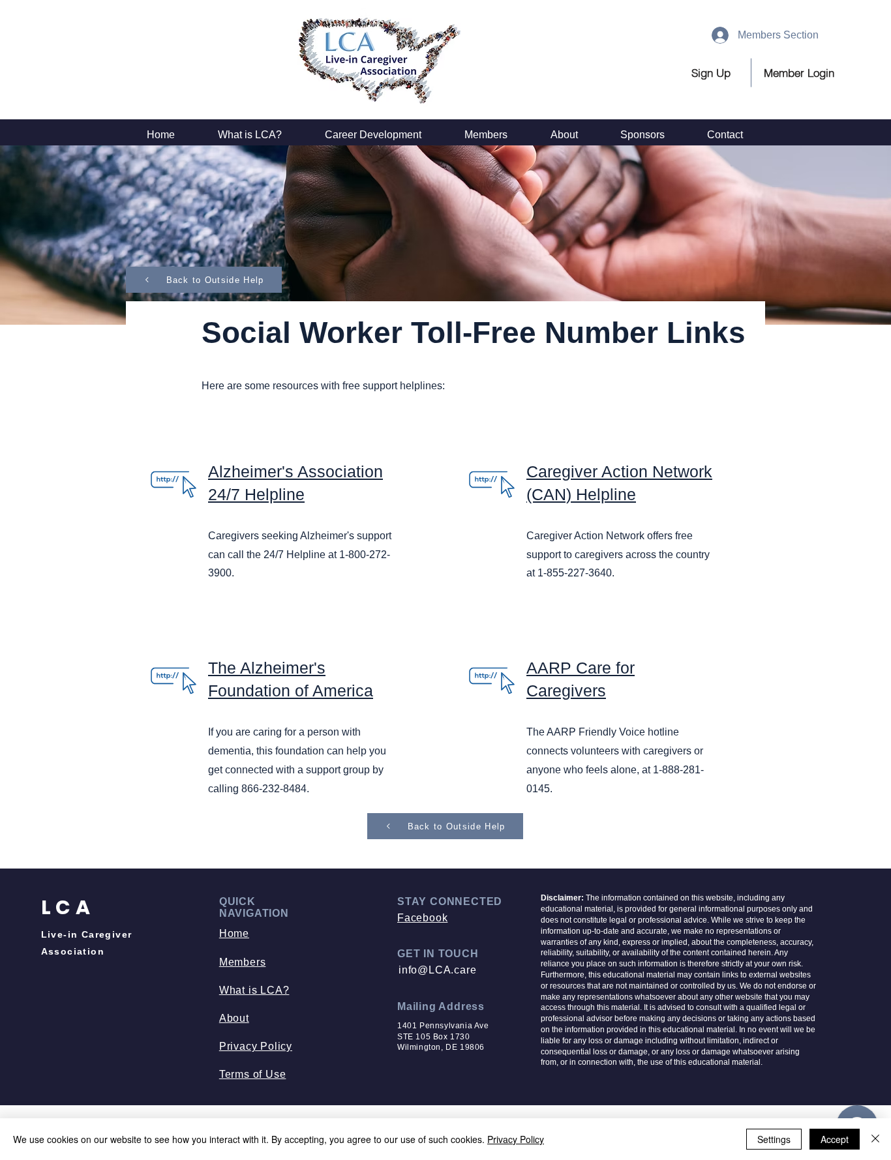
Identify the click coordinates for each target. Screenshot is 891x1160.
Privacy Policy (515, 1139)
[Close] (875, 1139)
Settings (774, 1139)
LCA (68, 907)
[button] (799, 72)
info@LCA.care (437, 969)
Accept (835, 1139)
